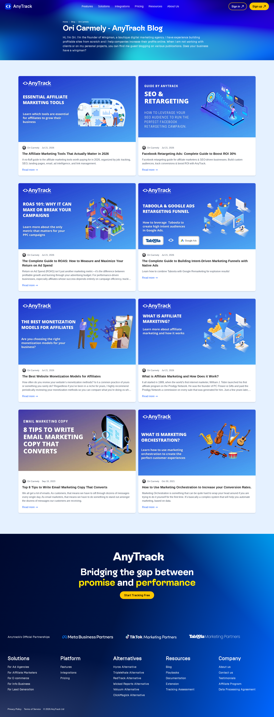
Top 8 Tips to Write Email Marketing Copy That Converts (64, 487)
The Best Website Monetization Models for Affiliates (61, 376)
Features (87, 6)
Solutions (104, 6)
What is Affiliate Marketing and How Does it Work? (180, 376)
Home (65, 22)
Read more (28, 169)
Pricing (139, 6)
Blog (73, 22)
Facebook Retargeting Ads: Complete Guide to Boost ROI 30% (189, 153)
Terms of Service (32, 709)
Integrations (122, 6)
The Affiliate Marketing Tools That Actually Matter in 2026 (65, 153)
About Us (173, 6)
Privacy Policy (14, 709)
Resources (155, 6)
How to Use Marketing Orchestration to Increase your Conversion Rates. (196, 487)
